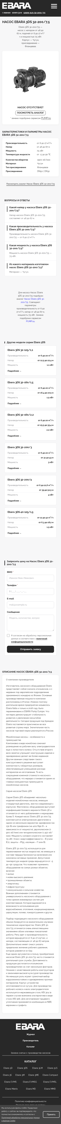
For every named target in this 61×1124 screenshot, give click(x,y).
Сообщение (13, 612)
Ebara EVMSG (30, 1082)
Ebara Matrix (11, 1089)
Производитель (30, 1040)
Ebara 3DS (22, 1068)
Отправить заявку (30, 649)
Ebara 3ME (33, 1075)
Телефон (12, 585)
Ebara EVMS (10, 1082)
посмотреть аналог (30, 112)
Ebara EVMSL (50, 1082)
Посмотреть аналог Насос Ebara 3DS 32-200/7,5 (30, 184)
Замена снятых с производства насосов (30, 1053)
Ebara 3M (20, 1075)
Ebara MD (31, 1089)
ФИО (10, 572)
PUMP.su (46, 118)
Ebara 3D (8, 1068)
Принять (51, 1114)
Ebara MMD (50, 1089)
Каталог (31, 1046)
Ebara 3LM (37, 1068)
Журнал (31, 1034)
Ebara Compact (50, 1075)
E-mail (10, 598)
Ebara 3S (7, 1075)
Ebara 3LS (52, 1068)
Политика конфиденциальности (30, 1101)
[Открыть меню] (54, 6)
